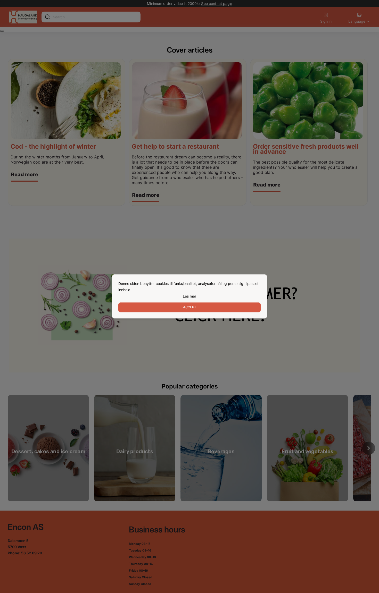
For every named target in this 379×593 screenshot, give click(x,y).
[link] (189, 296)
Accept (189, 307)
